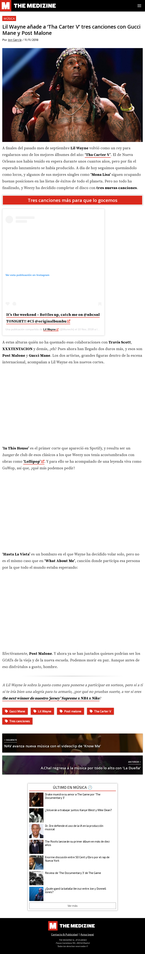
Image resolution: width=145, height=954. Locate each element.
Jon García (15, 39)
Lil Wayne (49, 329)
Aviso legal (87, 934)
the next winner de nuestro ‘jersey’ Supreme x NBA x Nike (50, 698)
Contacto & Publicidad (64, 934)
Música (9, 18)
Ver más (73, 905)
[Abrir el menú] (139, 5)
